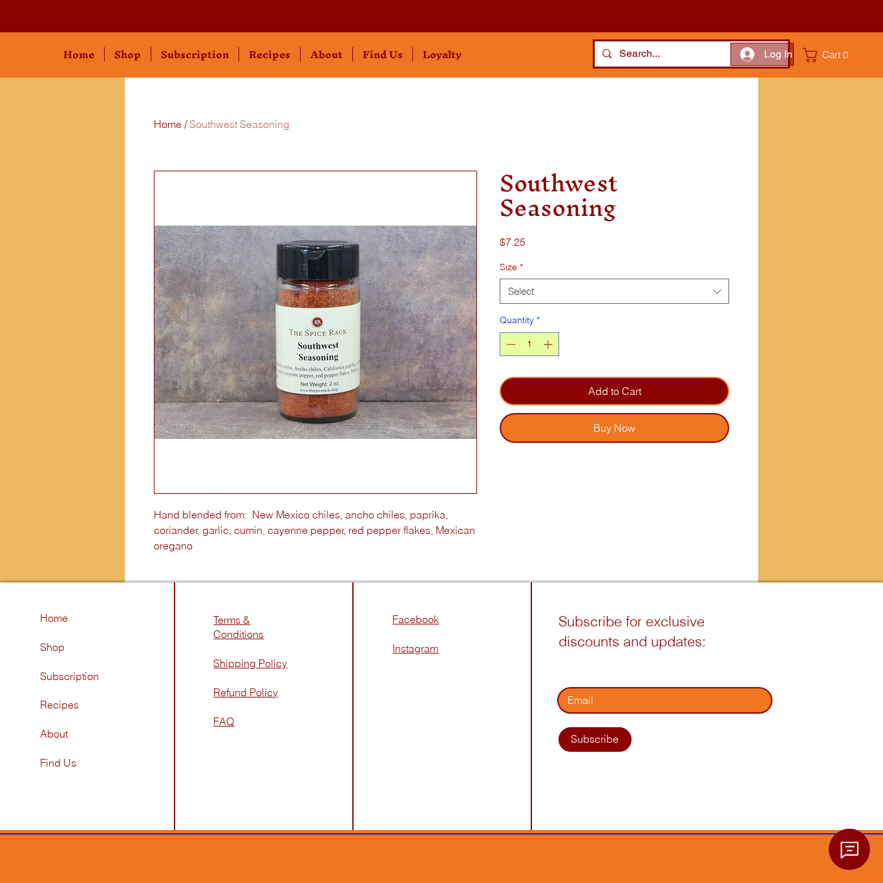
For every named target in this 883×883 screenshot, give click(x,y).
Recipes (59, 704)
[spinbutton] (529, 344)
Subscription (69, 676)
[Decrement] (510, 344)
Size (511, 267)
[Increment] (549, 344)
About (54, 733)
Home (168, 124)
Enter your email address (616, 669)
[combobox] (614, 291)
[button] (128, 54)
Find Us (59, 762)
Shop (52, 647)
